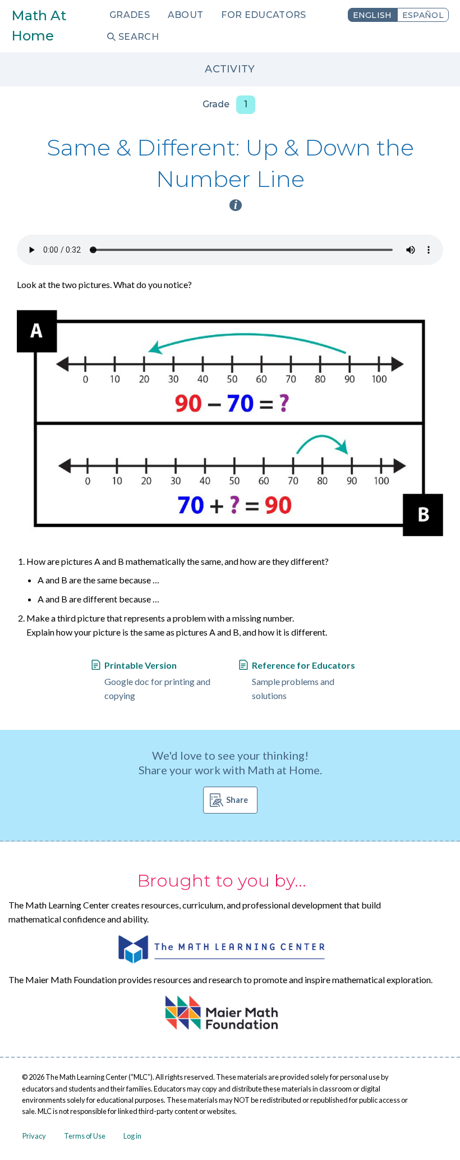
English (372, 15)
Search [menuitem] (138, 36)
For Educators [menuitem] (263, 15)
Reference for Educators (303, 665)
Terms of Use (84, 1135)
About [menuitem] (186, 15)
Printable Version (140, 665)
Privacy (34, 1135)
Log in (132, 1135)
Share (237, 800)
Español (423, 15)
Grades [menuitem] (129, 15)
